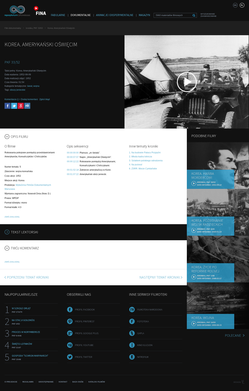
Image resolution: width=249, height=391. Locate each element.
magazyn (144, 15)
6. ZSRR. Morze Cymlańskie (143, 168)
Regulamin (27, 382)
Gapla (140, 333)
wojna (36, 86)
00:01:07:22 (73, 174)
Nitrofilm (142, 357)
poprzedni (28, 277)
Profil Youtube (84, 345)
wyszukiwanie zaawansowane (209, 15)
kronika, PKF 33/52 (34, 28)
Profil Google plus (86, 333)
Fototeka (143, 321)
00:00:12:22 (73, 161)
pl (242, 5)
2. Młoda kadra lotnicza (140, 156)
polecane (233, 335)
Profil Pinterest (84, 321)
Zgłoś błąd (44, 99)
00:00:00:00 (73, 152)
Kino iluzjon (144, 345)
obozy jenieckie (17, 90)
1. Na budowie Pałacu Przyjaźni (145, 152)
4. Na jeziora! (135, 164)
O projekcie (11, 382)
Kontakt (63, 382)
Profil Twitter (83, 357)
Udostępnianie (46, 382)
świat (29, 86)
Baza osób (77, 382)
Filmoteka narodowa (149, 309)
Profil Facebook (85, 309)
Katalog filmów (96, 382)
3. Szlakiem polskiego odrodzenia (146, 160)
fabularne (58, 15)
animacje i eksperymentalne (114, 15)
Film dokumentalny (13, 28)
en (235, 5)
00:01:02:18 (73, 170)
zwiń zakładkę (12, 217)
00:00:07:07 (73, 157)
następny (159, 277)
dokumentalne (81, 15)
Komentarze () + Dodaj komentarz (21, 99)
